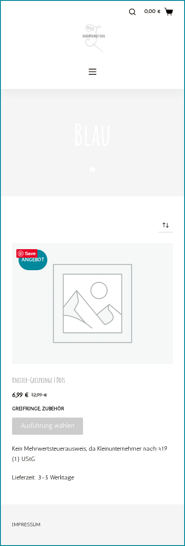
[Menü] (92, 72)
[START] (92, 169)
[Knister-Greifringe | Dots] (92, 303)
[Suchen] (132, 12)
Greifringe (26, 409)
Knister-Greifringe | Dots (38, 379)
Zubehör (53, 409)
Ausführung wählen (47, 426)
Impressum (26, 525)
